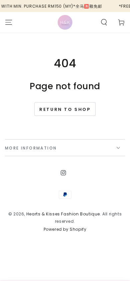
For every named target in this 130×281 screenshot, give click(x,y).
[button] (104, 22)
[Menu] (8, 22)
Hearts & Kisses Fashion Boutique (63, 214)
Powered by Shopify (65, 229)
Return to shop (64, 109)
